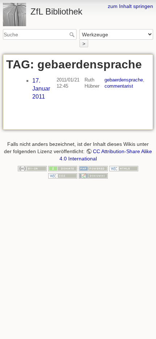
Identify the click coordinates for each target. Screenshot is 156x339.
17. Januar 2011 (41, 88)
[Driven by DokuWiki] (93, 175)
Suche (72, 34)
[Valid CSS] (62, 175)
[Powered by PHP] (93, 168)
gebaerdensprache (123, 80)
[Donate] (62, 168)
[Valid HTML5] (123, 168)
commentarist (118, 86)
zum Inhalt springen (130, 6)
